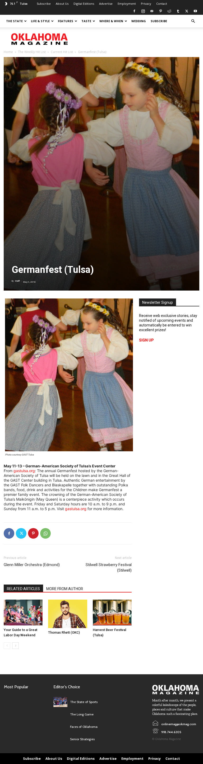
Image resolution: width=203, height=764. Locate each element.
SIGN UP (146, 340)
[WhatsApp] (45, 533)
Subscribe (44, 4)
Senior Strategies (82, 739)
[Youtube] (195, 11)
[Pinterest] (160, 11)
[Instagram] (143, 11)
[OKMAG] (175, 689)
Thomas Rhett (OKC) (64, 632)
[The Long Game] (60, 714)
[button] (193, 21)
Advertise (106, 4)
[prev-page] (7, 645)
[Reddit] (169, 11)
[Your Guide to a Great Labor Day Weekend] (23, 612)
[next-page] (15, 645)
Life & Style (40, 21)
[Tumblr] (178, 11)
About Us (62, 4)
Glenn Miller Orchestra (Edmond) (32, 564)
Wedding (138, 21)
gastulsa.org (24, 470)
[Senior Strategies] (60, 739)
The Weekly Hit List (32, 52)
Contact (161, 4)
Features (65, 21)
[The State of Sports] (60, 702)
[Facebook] (134, 11)
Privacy (146, 4)
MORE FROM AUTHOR (64, 589)
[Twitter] (187, 11)
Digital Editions (83, 4)
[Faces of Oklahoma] (60, 727)
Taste (86, 21)
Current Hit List (62, 52)
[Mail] (152, 11)
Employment (127, 4)
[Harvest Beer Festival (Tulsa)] (112, 612)
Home (8, 52)
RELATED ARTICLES (23, 589)
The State (14, 21)
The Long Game (82, 714)
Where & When (111, 21)
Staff (17, 281)
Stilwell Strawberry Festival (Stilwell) (109, 567)
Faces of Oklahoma (84, 727)
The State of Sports (84, 702)
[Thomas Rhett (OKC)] (67, 614)
